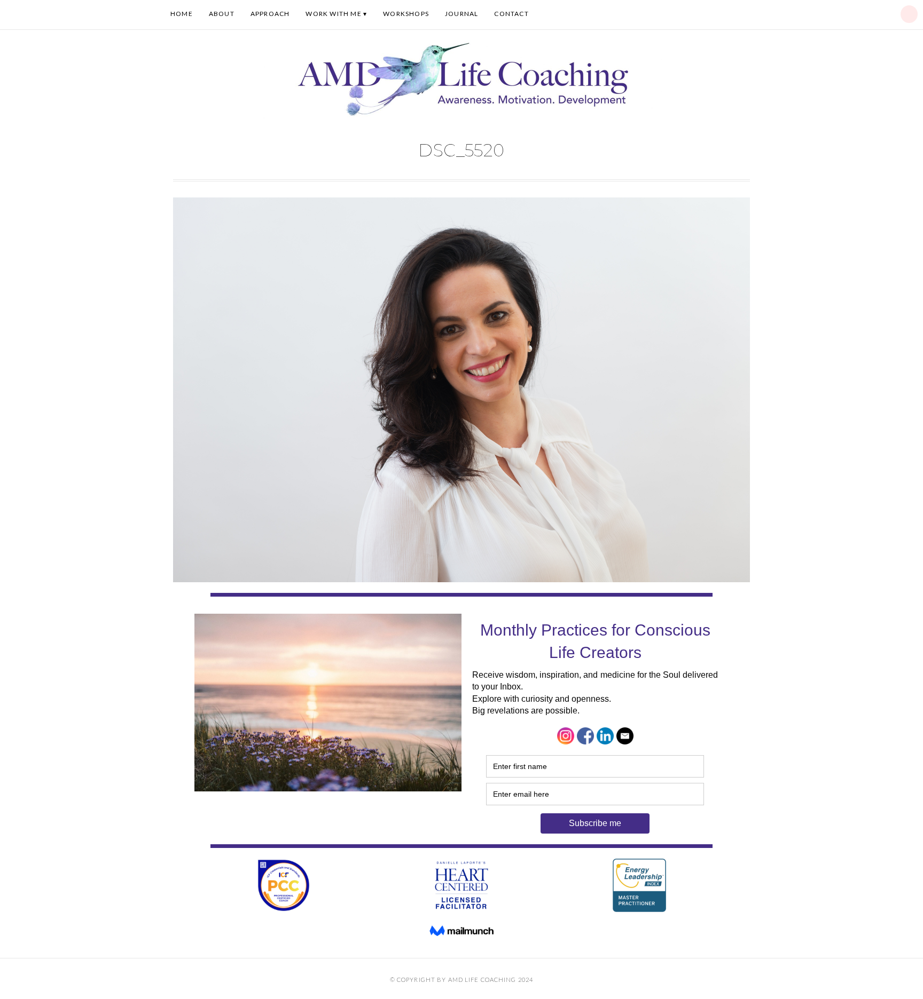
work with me (333, 14)
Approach (270, 14)
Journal (461, 14)
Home (181, 14)
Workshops (406, 14)
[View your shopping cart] (909, 14)
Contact (511, 14)
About (221, 14)
